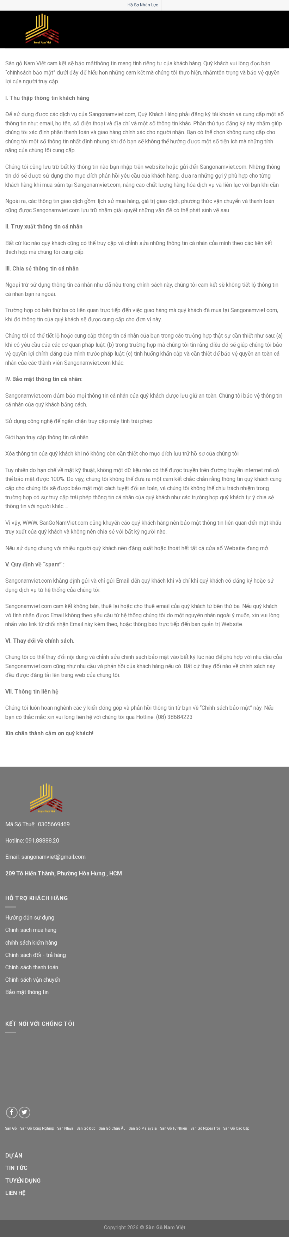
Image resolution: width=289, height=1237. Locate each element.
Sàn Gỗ (11, 1128)
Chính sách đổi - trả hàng (35, 955)
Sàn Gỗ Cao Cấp (236, 1128)
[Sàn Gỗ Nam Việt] (42, 29)
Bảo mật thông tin (27, 992)
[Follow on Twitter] (24, 1112)
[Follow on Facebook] (12, 1112)
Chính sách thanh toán (31, 967)
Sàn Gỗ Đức (86, 1128)
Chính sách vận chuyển (32, 979)
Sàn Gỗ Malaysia (143, 1128)
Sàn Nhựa (65, 1128)
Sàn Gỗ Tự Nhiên (173, 1128)
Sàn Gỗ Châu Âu (112, 1128)
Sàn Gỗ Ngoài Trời (205, 1128)
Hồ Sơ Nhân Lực (143, 4)
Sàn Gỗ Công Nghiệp (37, 1128)
